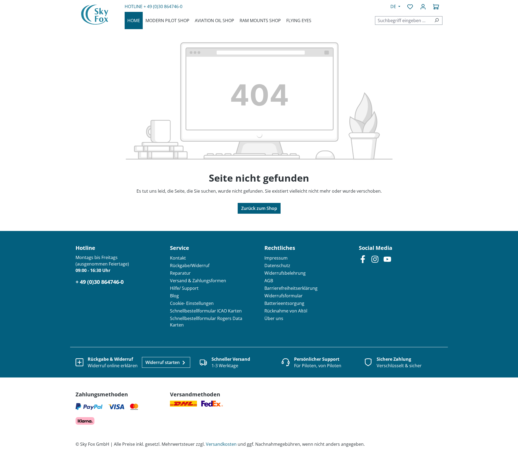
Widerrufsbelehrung (285, 273)
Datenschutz (277, 265)
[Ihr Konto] (423, 6)
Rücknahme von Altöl (285, 311)
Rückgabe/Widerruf (189, 265)
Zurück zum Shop (259, 208)
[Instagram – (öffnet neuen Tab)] (375, 259)
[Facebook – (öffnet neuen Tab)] (363, 259)
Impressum (276, 258)
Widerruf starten (163, 362)
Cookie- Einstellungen (192, 303)
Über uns (273, 318)
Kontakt (178, 258)
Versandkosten (221, 444)
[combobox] (403, 20)
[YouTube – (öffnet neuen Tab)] (387, 259)
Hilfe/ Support (184, 288)
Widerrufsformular (283, 296)
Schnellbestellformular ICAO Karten (206, 311)
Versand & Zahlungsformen (198, 281)
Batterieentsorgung (284, 303)
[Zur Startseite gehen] (94, 14)
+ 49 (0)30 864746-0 (163, 6)
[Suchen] (436, 20)
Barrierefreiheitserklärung (291, 288)
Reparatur (180, 273)
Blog (174, 296)
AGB (268, 281)
